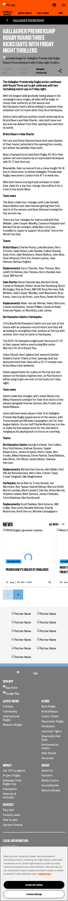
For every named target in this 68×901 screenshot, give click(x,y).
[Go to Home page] (17, 5)
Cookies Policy (44, 873)
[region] (34, 873)
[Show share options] (60, 71)
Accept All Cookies (34, 884)
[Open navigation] (63, 5)
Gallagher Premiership (28, 20)
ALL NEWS (54, 524)
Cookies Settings (34, 894)
